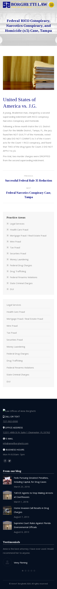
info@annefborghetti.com (15, 443)
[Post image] (7, 480)
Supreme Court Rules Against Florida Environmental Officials (32, 525)
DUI (12, 289)
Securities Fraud (18, 253)
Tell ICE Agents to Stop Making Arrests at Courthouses (33, 494)
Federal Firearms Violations (23, 277)
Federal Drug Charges (21, 265)
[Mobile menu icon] (51, 4)
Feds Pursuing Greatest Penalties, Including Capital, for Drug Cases (31, 479)
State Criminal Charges (21, 283)
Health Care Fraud (19, 229)
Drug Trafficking (18, 271)
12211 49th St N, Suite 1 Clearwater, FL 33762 (26, 432)
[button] (22, 570)
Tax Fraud (15, 247)
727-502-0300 (10, 421)
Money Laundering (19, 259)
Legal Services (17, 223)
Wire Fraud (15, 241)
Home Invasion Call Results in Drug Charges (31, 510)
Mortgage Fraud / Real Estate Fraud (28, 235)
